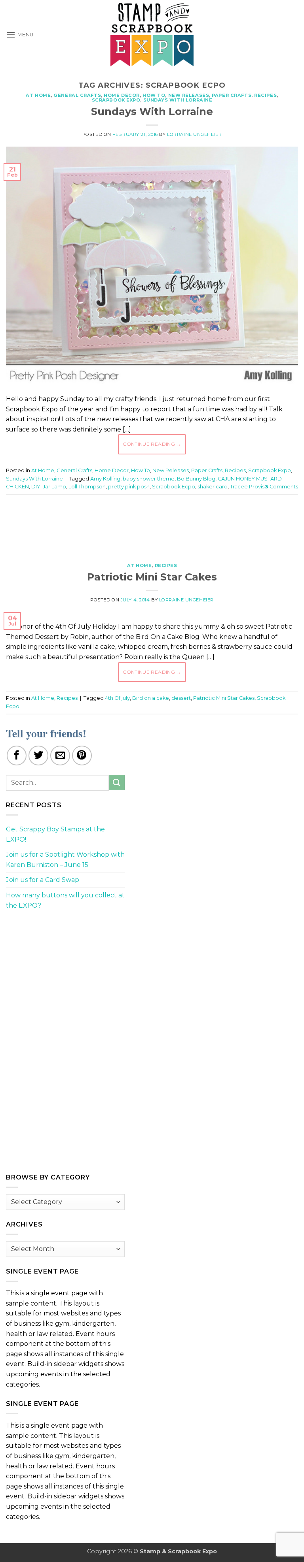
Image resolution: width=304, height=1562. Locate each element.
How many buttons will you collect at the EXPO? (65, 900)
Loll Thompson (87, 487)
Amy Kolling (105, 479)
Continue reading (152, 444)
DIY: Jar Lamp (48, 487)
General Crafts (77, 95)
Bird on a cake (150, 698)
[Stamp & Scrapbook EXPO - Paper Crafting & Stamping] (152, 34)
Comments (281, 487)
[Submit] (117, 782)
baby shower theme (149, 479)
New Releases (188, 95)
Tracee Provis (247, 487)
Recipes (265, 95)
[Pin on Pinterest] (82, 755)
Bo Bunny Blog (196, 479)
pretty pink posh (129, 487)
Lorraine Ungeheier (194, 134)
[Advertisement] (152, 524)
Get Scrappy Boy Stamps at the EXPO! (55, 834)
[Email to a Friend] (60, 755)
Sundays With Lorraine (178, 100)
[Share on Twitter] (38, 755)
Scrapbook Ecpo (173, 487)
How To (153, 95)
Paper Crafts (231, 95)
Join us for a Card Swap (42, 880)
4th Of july (117, 698)
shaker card (213, 487)
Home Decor (122, 95)
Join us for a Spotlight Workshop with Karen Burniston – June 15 (65, 860)
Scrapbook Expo (116, 100)
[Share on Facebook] (17, 755)
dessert (181, 698)
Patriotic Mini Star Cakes (152, 577)
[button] (20, 34)
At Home (38, 95)
